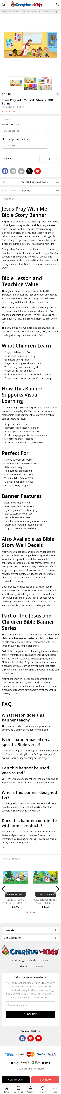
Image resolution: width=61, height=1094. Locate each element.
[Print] (21, 171)
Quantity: (6, 158)
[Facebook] (5, 171)
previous (3, 889)
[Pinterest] (37, 171)
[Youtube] (38, 1038)
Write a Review (8, 111)
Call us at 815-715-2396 (30, 966)
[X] (29, 171)
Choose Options (15, 894)
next (57, 889)
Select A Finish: (10, 124)
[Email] (13, 171)
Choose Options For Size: (16, 139)
